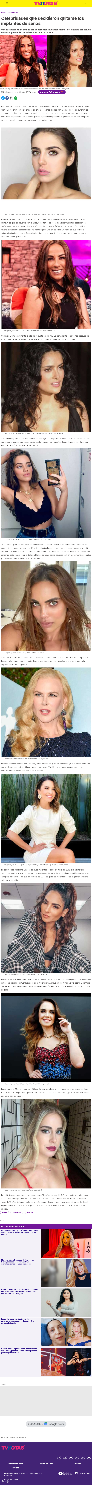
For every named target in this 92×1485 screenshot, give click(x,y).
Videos (77, 1464)
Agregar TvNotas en (50, 92)
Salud (4, 1213)
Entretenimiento (15, 1464)
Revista (15, 1468)
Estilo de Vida (46, 1464)
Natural (30, 1213)
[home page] (46, 3)
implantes (16, 1213)
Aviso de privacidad (10, 1479)
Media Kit (5, 1483)
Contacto (5, 1481)
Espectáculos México (9, 12)
